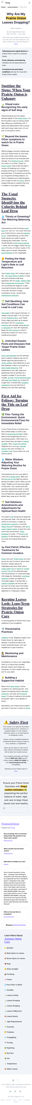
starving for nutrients (9, 524)
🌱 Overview (9, 1027)
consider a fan (6, 451)
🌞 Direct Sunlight (11, 969)
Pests (3, 559)
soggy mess (15, 477)
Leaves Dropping (13, 7)
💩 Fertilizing (9, 974)
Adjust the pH (6, 527)
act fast (11, 378)
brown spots (6, 166)
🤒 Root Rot (9, 1053)
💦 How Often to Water (13, 985)
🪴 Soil (7, 1058)
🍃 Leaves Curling (11, 995)
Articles (3, 7)
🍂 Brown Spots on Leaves (14, 958)
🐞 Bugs (7, 964)
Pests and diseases (8, 356)
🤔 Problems (9, 1032)
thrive (28, 708)
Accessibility (27, 1100)
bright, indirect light (22, 281)
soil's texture (13, 330)
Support (3, 1100)
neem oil (20, 569)
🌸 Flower (8, 979)
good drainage (6, 253)
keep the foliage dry (12, 380)
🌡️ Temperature (10, 1064)
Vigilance (4, 638)
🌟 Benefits (8, 948)
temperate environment (15, 283)
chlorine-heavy (12, 318)
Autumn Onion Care (13, 940)
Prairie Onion (22, 118)
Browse (16, 925)
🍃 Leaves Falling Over (13, 1011)
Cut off (10, 571)
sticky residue (6, 363)
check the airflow (19, 444)
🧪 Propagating (10, 1037)
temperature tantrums (10, 295)
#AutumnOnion (10, 823)
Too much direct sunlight (14, 276)
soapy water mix (7, 569)
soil (12, 517)
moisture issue (17, 161)
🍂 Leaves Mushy (11, 1016)
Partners (8, 1100)
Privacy (15, 1100)
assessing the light (15, 434)
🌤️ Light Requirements (13, 1021)
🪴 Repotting (9, 1048)
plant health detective (9, 368)
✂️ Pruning (8, 1043)
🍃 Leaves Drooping (12, 1000)
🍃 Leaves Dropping (12, 1006)
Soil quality (5, 313)
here (15, 44)
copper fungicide (7, 583)
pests (21, 181)
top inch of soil (10, 479)
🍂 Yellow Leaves (11, 1069)
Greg (13, 828)
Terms (20, 1100)
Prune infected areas (22, 378)
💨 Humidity (9, 990)
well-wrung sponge (21, 243)
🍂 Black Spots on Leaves (14, 953)
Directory (16, 1102)
